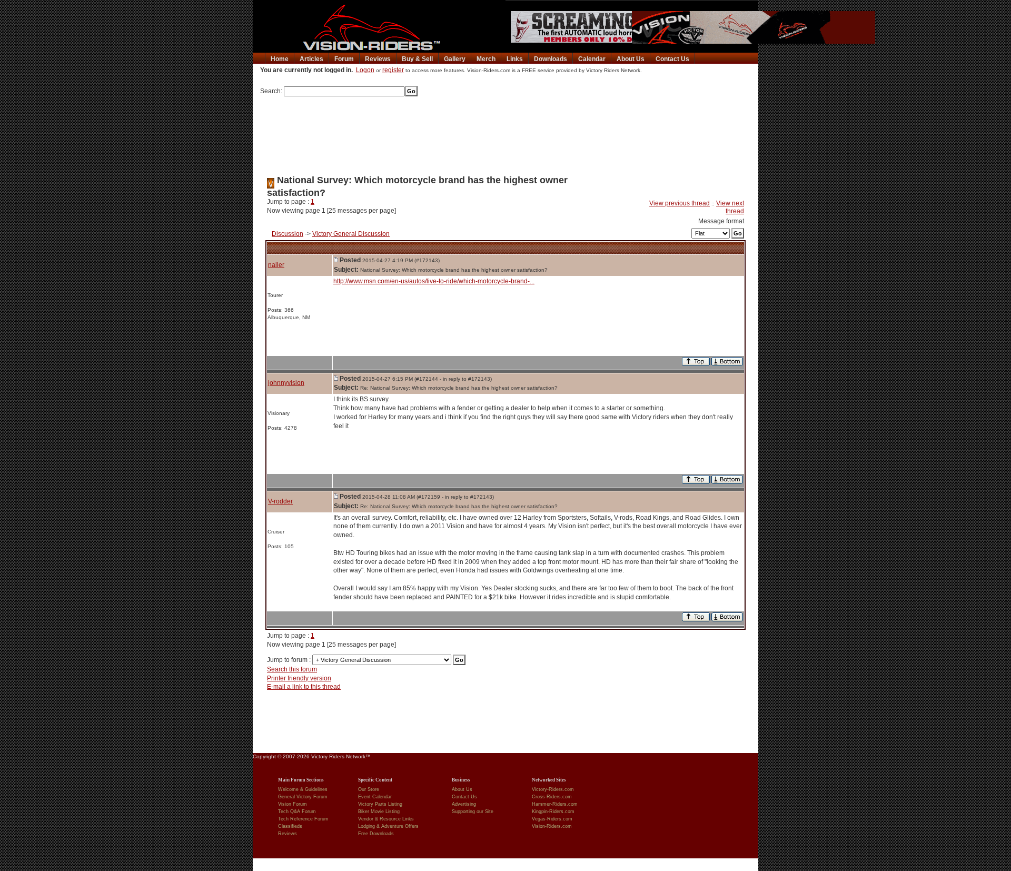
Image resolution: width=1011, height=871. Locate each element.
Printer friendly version (299, 678)
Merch (486, 59)
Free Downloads (376, 833)
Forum (344, 59)
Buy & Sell (417, 59)
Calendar (592, 59)
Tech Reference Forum (303, 818)
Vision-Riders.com (552, 826)
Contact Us (672, 59)
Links (515, 59)
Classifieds (290, 826)
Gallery (454, 59)
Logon (365, 70)
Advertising (464, 804)
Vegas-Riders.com (552, 818)
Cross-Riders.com (552, 796)
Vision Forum (292, 804)
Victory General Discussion (351, 233)
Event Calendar (375, 796)
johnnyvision (286, 383)
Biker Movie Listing (379, 811)
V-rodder (280, 501)
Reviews (378, 59)
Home (280, 59)
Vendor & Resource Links (386, 818)
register (393, 70)
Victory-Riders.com (553, 789)
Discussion (287, 233)
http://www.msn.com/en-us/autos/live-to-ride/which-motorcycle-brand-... (433, 281)
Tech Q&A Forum (297, 811)
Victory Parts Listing (380, 804)
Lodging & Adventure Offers (388, 826)
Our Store (368, 789)
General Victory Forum (303, 796)
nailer (276, 265)
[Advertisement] (505, 132)
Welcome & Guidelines (303, 789)
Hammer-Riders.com (555, 804)
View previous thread (679, 203)
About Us (631, 59)
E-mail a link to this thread (304, 686)
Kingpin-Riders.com (553, 811)
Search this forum (292, 669)
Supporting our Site (472, 811)
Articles (311, 59)
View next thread (730, 207)
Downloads (550, 59)
